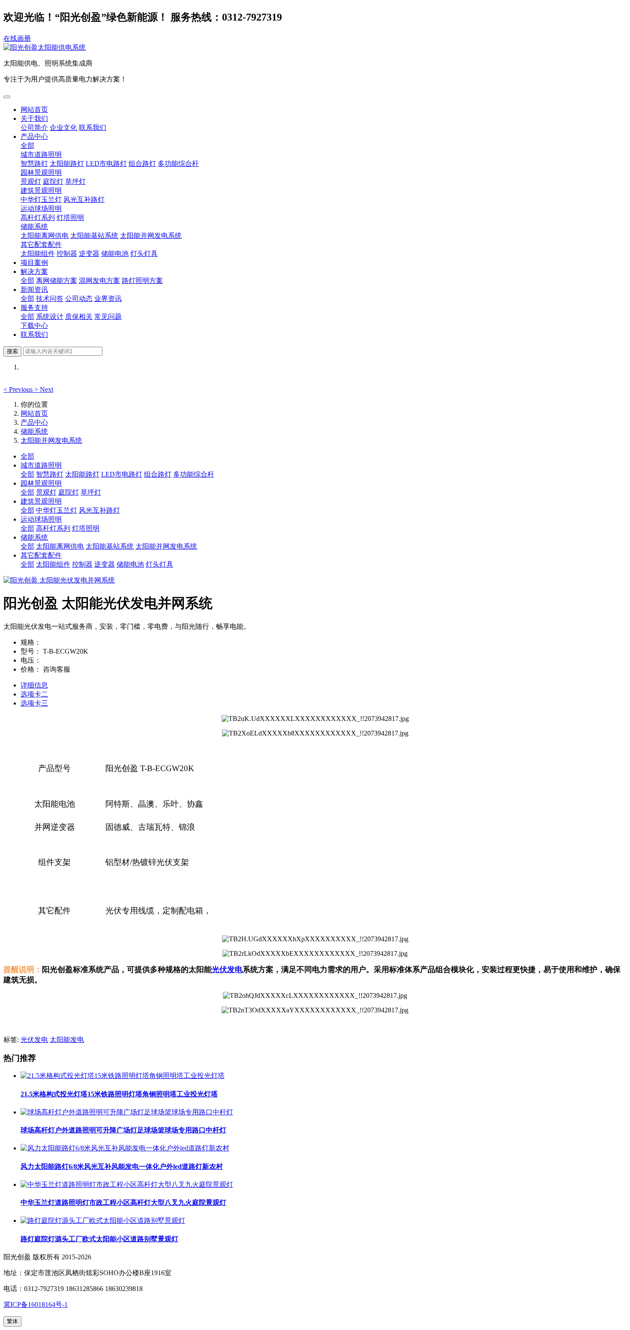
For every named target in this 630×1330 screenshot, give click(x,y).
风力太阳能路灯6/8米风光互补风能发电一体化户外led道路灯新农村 (122, 1166)
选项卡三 (34, 703)
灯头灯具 (144, 253)
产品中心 (34, 136)
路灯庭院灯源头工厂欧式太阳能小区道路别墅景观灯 (99, 1239)
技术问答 (49, 298)
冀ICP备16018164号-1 (35, 1304)
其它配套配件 (41, 244)
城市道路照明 (41, 154)
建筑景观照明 (41, 190)
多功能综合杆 (178, 163)
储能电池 (115, 253)
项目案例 (34, 262)
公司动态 (79, 298)
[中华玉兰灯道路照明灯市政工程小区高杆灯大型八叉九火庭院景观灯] (127, 1184)
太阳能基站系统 (94, 235)
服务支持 (34, 307)
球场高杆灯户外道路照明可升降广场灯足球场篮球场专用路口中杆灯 (123, 1130)
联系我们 (92, 127)
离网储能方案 (56, 280)
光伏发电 (227, 969)
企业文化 (63, 127)
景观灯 (31, 181)
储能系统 (34, 226)
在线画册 (17, 38)
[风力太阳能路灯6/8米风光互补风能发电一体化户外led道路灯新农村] (125, 1148)
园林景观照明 (41, 172)
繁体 (12, 1321)
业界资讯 (108, 298)
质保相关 (79, 316)
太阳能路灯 (67, 163)
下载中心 (34, 325)
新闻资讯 (34, 289)
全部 (27, 145)
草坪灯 (75, 181)
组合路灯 (142, 163)
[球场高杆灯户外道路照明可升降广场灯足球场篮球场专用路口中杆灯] (127, 1112)
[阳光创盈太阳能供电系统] (315, 47)
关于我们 (34, 118)
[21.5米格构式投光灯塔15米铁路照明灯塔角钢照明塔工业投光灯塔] (123, 1075)
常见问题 (108, 316)
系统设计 (49, 316)
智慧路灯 (34, 163)
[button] (18, 389)
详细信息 (34, 685)
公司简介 (34, 127)
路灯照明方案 (142, 280)
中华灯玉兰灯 (41, 199)
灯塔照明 (70, 217)
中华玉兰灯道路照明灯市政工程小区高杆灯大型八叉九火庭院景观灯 (123, 1202)
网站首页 (34, 109)
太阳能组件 (38, 253)
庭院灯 (53, 181)
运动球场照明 (41, 208)
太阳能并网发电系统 (151, 235)
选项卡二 (34, 694)
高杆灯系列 (38, 217)
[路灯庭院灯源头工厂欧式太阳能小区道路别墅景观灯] (103, 1220)
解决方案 (34, 271)
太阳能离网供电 (45, 235)
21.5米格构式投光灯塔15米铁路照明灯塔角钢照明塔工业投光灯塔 (119, 1094)
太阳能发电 (67, 1039)
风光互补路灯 (84, 199)
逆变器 (89, 253)
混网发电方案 (99, 280)
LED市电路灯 (106, 163)
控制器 (67, 253)
